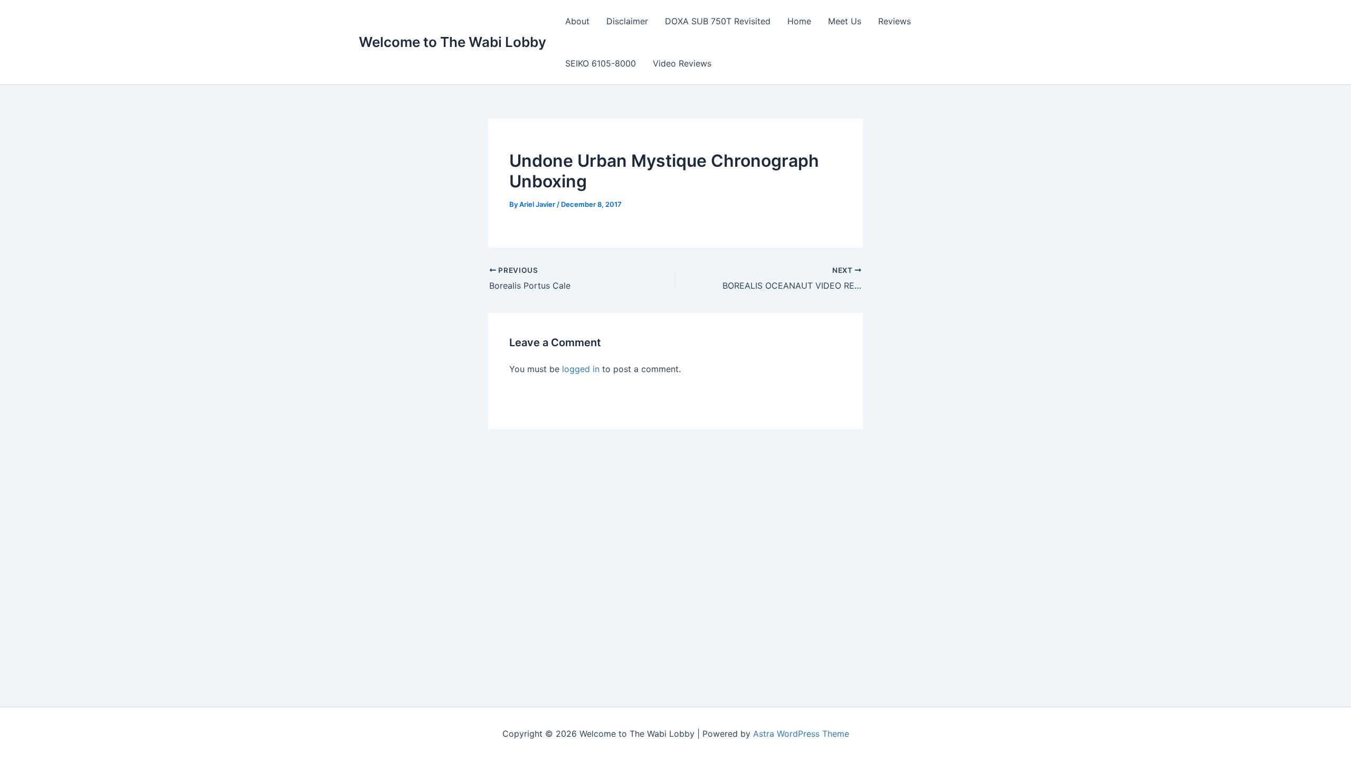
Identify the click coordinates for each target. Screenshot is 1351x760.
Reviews (894, 21)
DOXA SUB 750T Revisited (717, 21)
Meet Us (844, 21)
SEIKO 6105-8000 (600, 63)
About (577, 21)
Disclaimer (627, 21)
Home (799, 21)
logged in (581, 369)
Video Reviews (682, 63)
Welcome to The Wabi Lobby (452, 42)
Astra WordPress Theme (801, 733)
